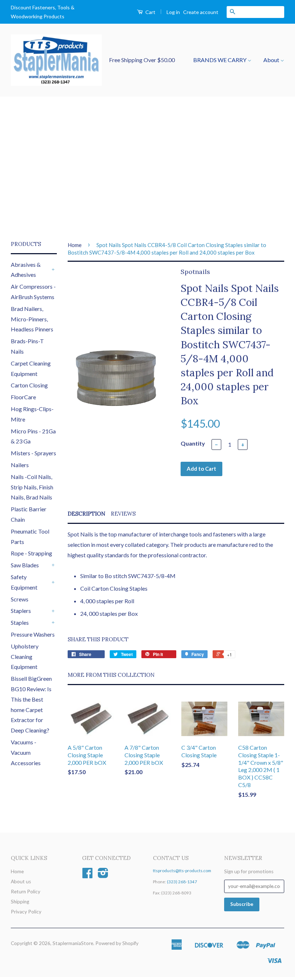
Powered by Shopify (117, 943)
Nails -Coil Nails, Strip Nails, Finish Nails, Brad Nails (32, 487)
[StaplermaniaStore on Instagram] (103, 875)
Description (86, 513)
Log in (173, 12)
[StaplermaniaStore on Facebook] (87, 875)
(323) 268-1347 (182, 881)
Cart (149, 12)
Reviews (123, 513)
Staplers (21, 610)
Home (75, 245)
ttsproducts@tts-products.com (182, 870)
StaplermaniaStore (73, 943)
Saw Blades (25, 565)
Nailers (20, 464)
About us (21, 881)
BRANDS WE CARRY (220, 59)
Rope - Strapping (31, 553)
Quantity (193, 443)
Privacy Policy (26, 912)
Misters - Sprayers (33, 453)
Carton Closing (29, 385)
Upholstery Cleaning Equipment (24, 656)
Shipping (20, 901)
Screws (19, 599)
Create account (200, 12)
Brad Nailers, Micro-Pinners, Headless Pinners (32, 319)
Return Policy (25, 891)
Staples (20, 622)
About (271, 59)
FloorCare (23, 397)
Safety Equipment (24, 582)
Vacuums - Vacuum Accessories (26, 752)
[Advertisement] (147, 168)
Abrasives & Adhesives (26, 269)
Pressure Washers (33, 634)
